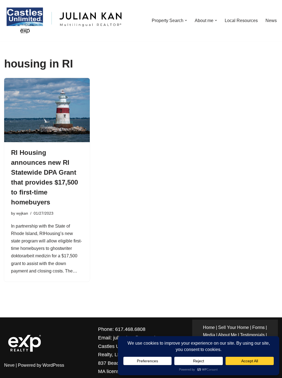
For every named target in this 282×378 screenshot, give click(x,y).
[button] (186, 20)
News (271, 20)
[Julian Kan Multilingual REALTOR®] (63, 20)
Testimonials (252, 335)
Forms (258, 327)
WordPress (53, 365)
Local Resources (241, 20)
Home (209, 327)
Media (209, 335)
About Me (227, 335)
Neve (9, 365)
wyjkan (22, 213)
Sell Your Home (233, 327)
